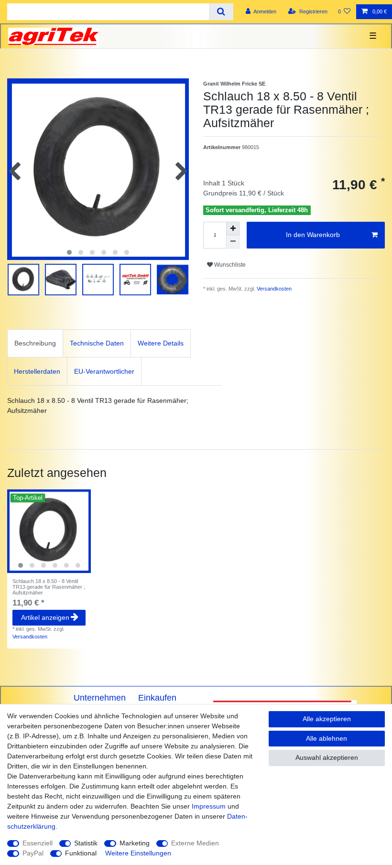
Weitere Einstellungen (138, 853)
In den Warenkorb (313, 234)
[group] (49, 531)
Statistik (86, 843)
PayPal (33, 853)
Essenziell (37, 843)
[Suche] (221, 11)
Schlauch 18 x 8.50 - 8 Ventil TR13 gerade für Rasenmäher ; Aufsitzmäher (48, 587)
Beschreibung (35, 343)
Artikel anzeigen (45, 617)
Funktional (81, 853)
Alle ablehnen (326, 738)
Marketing (135, 843)
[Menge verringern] (233, 242)
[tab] (35, 343)
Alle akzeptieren (327, 719)
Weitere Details (161, 343)
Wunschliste (229, 264)
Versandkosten (273, 289)
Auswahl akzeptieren (326, 757)
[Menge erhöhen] (233, 228)
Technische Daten (97, 343)
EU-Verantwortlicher (104, 371)
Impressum (209, 806)
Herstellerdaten (37, 371)
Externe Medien (195, 843)
